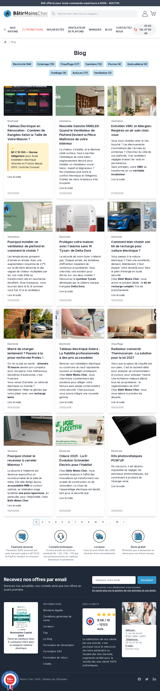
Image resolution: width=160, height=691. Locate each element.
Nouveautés (55, 29)
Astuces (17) (80, 72)
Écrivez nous (132, 648)
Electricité (13, 121)
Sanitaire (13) (94, 64)
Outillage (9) (58, 72)
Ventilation (65, 121)
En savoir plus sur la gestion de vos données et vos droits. (124, 590)
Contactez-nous (124, 29)
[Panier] (152, 14)
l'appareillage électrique (73, 489)
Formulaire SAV (52, 651)
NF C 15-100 (18, 152)
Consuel (34, 167)
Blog (108, 29)
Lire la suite (14, 176)
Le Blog (47, 638)
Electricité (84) (22, 64)
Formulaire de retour (55, 657)
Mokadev (61, 679)
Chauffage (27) (69, 64)
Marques (95, 29)
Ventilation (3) (103, 72)
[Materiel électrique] (5, 42)
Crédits (47, 663)
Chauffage (117, 344)
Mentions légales (53, 610)
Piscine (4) (114, 64)
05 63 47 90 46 (147, 29)
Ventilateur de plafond (76, 29)
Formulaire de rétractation (58, 645)
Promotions (34, 29)
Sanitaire (12, 451)
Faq (45, 632)
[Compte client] (144, 14)
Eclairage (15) (46, 64)
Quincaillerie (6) (137, 64)
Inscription (147, 580)
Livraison (48, 626)
